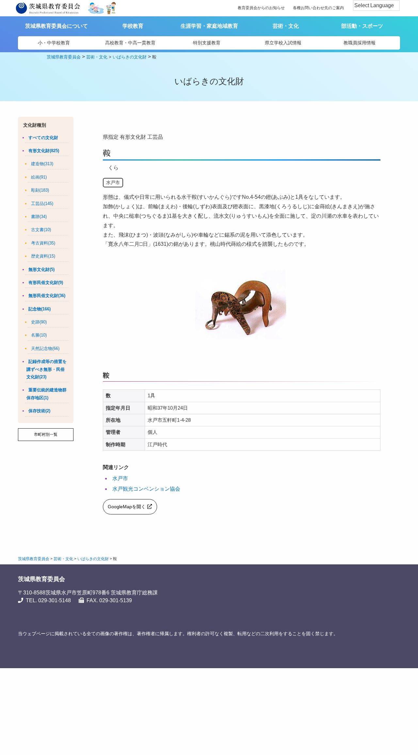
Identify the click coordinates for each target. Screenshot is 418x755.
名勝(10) (39, 335)
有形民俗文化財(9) (45, 282)
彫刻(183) (40, 190)
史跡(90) (39, 322)
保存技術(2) (39, 410)
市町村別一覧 (45, 434)
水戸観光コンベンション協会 (146, 489)
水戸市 (120, 478)
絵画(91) (39, 177)
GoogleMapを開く (127, 506)
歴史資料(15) (43, 256)
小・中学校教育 (54, 42)
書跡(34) (39, 216)
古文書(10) (41, 229)
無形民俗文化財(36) (46, 295)
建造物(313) (42, 163)
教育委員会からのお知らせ (261, 8)
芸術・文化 (286, 26)
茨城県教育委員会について (56, 26)
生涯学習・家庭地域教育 (209, 26)
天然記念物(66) (45, 348)
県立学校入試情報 (283, 42)
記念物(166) (39, 309)
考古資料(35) (43, 243)
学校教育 (132, 26)
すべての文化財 (43, 137)
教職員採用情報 (360, 42)
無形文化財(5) (41, 269)
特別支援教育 (206, 42)
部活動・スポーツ (362, 26)
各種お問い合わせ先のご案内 (318, 8)
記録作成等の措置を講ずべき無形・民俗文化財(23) (46, 369)
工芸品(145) (42, 203)
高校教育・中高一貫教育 (130, 42)
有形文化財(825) (43, 150)
